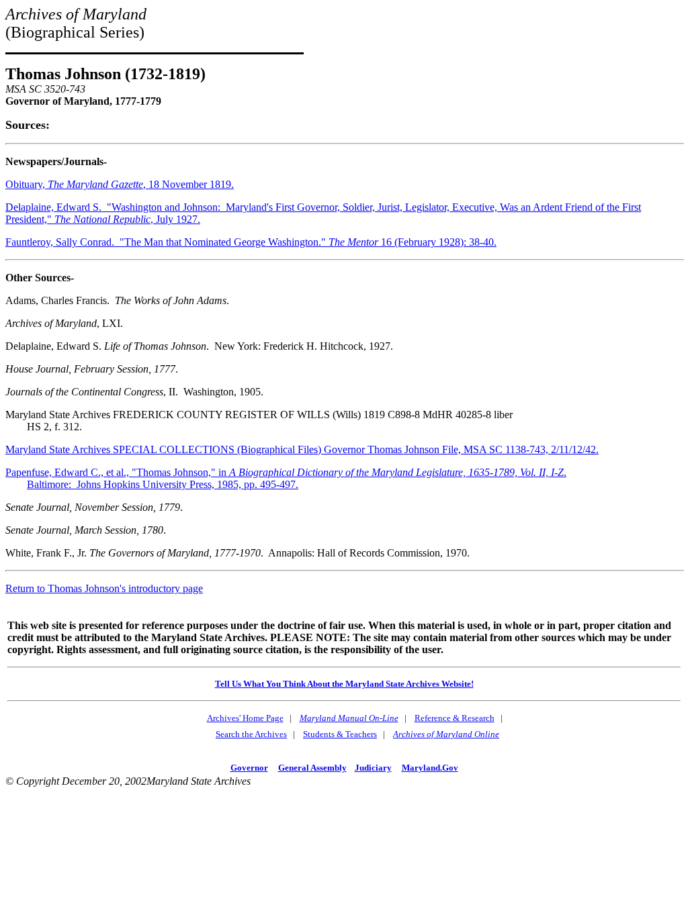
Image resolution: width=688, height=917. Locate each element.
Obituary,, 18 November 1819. (119, 184)
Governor (249, 768)
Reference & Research (454, 718)
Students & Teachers (340, 734)
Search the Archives (251, 734)
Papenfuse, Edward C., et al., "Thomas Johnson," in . (285, 472)
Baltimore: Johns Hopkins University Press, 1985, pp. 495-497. (162, 484)
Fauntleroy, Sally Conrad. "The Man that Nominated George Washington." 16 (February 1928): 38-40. (251, 242)
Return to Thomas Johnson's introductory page (104, 588)
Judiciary (373, 768)
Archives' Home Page (245, 718)
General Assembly (312, 768)
